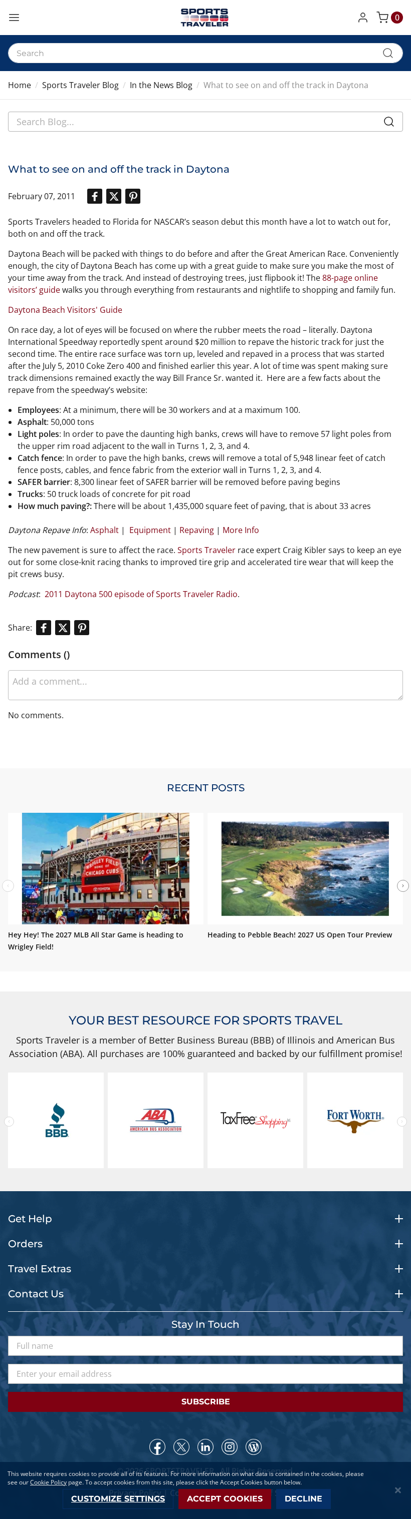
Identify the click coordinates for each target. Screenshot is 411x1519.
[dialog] (205, 1490)
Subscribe (205, 1401)
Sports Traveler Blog (80, 85)
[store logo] (205, 17)
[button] (365, 18)
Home (19, 85)
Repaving (196, 530)
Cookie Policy (48, 1482)
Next (403, 886)
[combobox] (205, 53)
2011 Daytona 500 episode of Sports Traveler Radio (141, 594)
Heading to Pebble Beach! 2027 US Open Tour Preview (300, 934)
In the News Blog (161, 85)
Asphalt (104, 530)
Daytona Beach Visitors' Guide (65, 309)
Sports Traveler (206, 550)
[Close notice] (398, 1490)
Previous (9, 1122)
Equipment (150, 530)
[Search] (389, 124)
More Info (241, 530)
